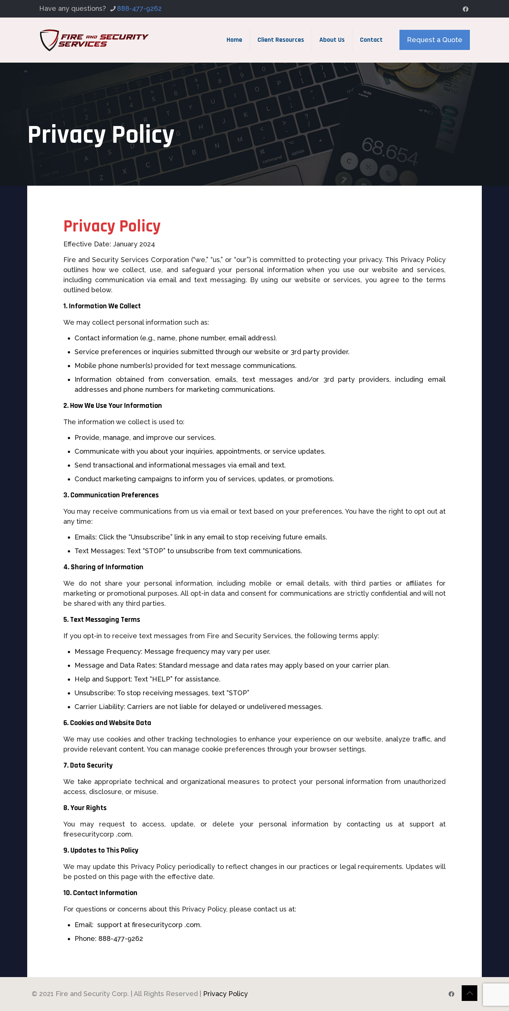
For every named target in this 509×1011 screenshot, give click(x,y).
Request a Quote (434, 40)
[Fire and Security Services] (94, 40)
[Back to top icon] (469, 993)
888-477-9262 (139, 8)
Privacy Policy (225, 994)
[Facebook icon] (465, 9)
